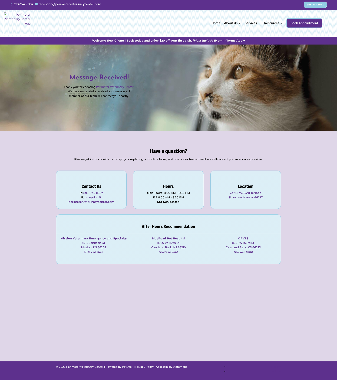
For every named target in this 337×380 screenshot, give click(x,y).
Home (216, 23)
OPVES (243, 238)
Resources (271, 23)
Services (251, 23)
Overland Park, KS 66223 (243, 247)
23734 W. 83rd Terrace (245, 193)
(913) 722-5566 (93, 251)
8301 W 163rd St (243, 243)
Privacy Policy (144, 366)
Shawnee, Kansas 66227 (246, 197)
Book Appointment (304, 23)
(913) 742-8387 (93, 193)
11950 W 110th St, (168, 243)
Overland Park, (162, 247)
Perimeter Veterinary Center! (115, 87)
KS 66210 (179, 247)
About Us (230, 23)
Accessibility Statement (171, 366)
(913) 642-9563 (168, 251)
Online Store (315, 4)
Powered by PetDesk (119, 366)
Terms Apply (235, 40)
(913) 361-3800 (243, 251)
